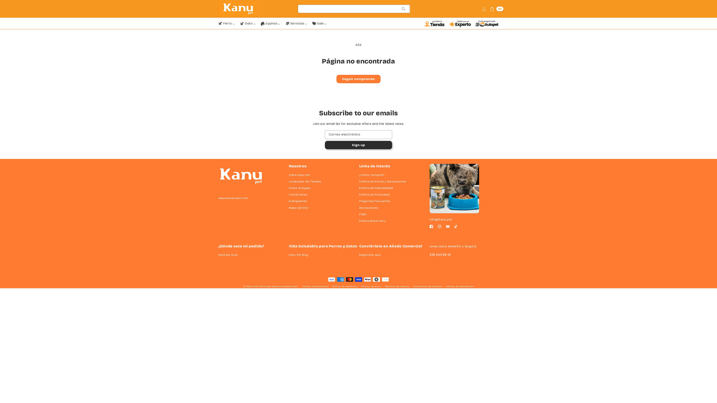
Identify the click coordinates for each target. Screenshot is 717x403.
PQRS (362, 214)
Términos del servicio (397, 286)
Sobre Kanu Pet (299, 175)
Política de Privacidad (374, 194)
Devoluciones (368, 208)
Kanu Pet (258, 286)
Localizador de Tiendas (305, 181)
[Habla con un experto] (461, 23)
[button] (497, 9)
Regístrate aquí (370, 255)
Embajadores (298, 201)
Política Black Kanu (372, 221)
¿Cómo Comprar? (371, 175)
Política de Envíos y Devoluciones (382, 181)
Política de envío (371, 286)
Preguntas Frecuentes (374, 201)
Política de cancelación (460, 286)
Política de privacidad (315, 286)
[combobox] (354, 9)
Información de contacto (427, 286)
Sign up (358, 145)
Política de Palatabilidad (376, 188)
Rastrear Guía (228, 255)
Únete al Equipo (300, 188)
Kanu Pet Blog (298, 255)
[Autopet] (487, 23)
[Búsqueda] (403, 9)
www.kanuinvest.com (233, 198)
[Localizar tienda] (436, 23)
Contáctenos (298, 194)
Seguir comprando (358, 79)
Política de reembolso (345, 286)
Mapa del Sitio (298, 208)
